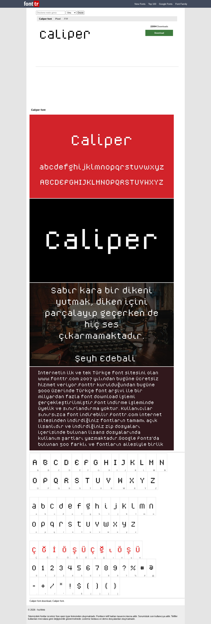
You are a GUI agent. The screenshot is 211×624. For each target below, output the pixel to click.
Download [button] (159, 33)
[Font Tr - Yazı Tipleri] (31, 4)
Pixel (58, 18)
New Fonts (140, 4)
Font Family (181, 4)
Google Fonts (166, 4)
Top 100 (152, 4)
